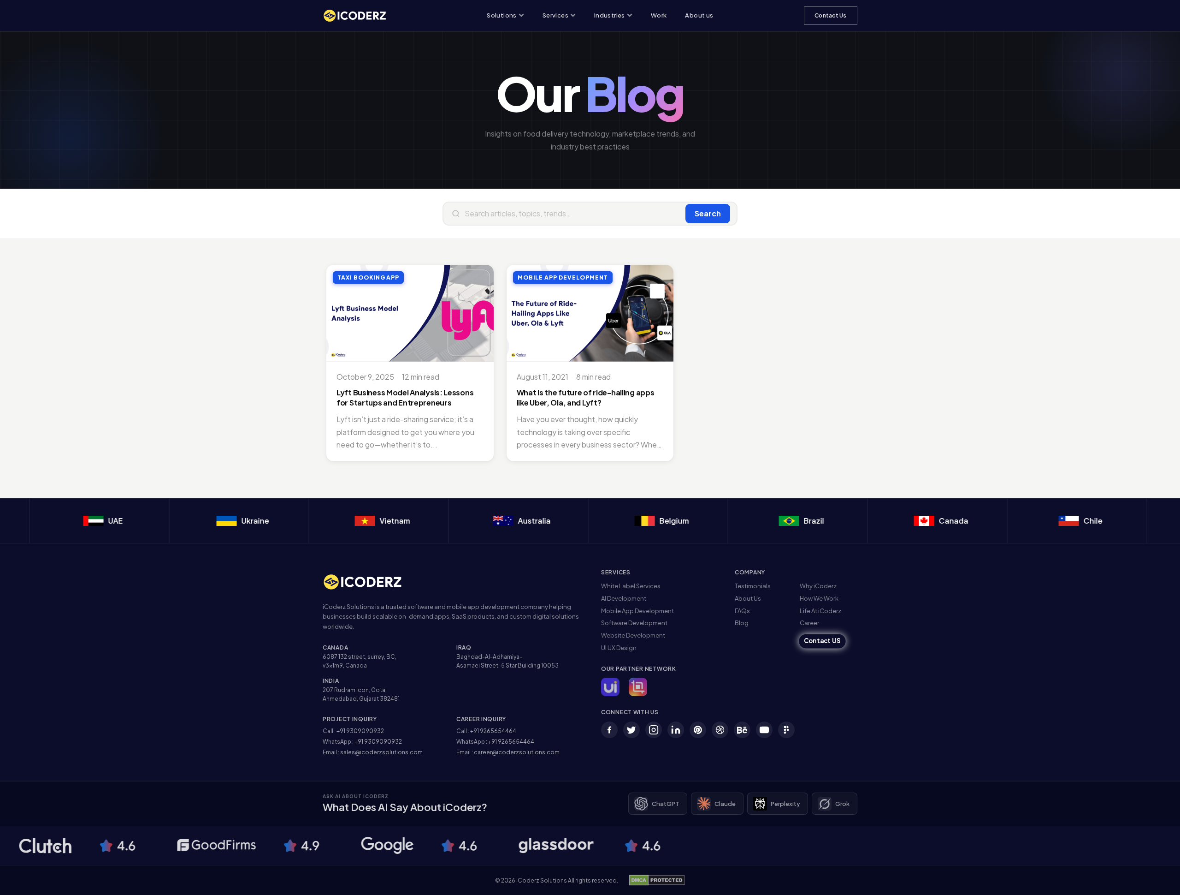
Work (659, 15)
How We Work (819, 598)
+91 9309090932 (360, 731)
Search (708, 213)
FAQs (742, 611)
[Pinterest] (698, 730)
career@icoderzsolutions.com (517, 752)
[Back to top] (1158, 879)
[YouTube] (764, 730)
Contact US (822, 641)
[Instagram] (653, 730)
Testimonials (753, 586)
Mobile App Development (637, 611)
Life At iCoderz (820, 611)
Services (555, 15)
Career (809, 622)
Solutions (502, 15)
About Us (748, 598)
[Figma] (786, 730)
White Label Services (631, 586)
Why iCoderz (818, 586)
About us (699, 15)
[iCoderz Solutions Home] (368, 582)
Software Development (634, 622)
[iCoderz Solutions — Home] (359, 16)
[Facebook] (609, 730)
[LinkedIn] (675, 730)
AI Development (623, 598)
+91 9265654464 (493, 731)
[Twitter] (631, 730)
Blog (742, 622)
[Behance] (742, 730)
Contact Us (830, 15)
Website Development (633, 635)
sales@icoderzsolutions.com (381, 752)
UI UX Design (619, 647)
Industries (609, 15)
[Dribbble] (720, 730)
